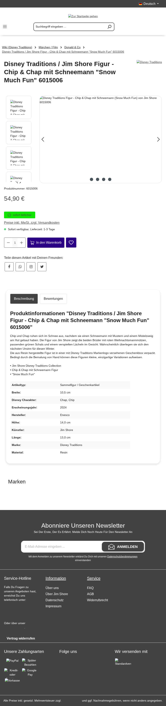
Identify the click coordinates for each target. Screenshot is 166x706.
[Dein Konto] (149, 27)
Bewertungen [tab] (53, 298)
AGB (90, 594)
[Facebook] (9, 266)
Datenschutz (55, 600)
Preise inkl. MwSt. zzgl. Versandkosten (32, 222)
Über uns (52, 588)
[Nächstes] (158, 139)
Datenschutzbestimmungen (122, 556)
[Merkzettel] (140, 27)
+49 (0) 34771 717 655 (19, 610)
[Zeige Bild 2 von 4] (97, 179)
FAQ (90, 588)
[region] (83, 139)
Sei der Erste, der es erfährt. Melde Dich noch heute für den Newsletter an (83, 532)
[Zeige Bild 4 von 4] (109, 179)
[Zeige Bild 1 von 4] (91, 179)
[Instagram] (31, 266)
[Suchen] (109, 26)
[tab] (24, 299)
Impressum (53, 606)
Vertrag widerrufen (21, 638)
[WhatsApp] (20, 266)
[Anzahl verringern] (8, 242)
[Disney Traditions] (149, 62)
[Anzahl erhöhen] (21, 242)
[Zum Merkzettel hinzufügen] (71, 242)
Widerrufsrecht (97, 600)
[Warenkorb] (159, 27)
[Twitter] (42, 266)
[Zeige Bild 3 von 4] (103, 179)
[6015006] (101, 139)
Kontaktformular (14, 627)
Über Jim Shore (57, 594)
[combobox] (69, 26)
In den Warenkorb (49, 242)
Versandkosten (71, 700)
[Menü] (5, 26)
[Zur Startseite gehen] (83, 16)
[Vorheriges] (43, 139)
